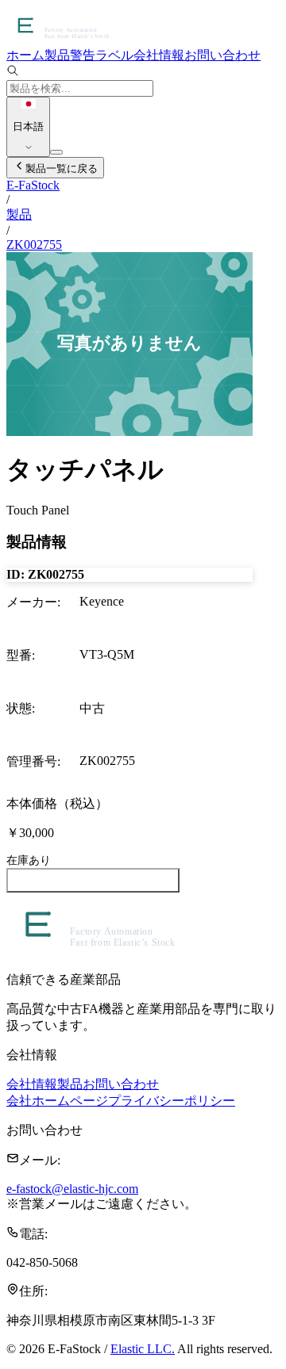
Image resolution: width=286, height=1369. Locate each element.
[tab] (25, 55)
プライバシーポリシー (171, 1100)
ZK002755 (34, 244)
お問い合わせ (121, 1084)
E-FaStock (33, 185)
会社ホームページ (57, 1100)
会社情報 (31, 1084)
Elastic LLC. (142, 1349)
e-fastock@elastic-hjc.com (72, 1188)
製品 (19, 214)
